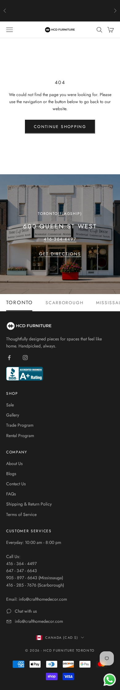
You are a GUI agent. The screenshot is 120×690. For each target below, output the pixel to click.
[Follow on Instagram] (25, 358)
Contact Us (16, 484)
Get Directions (60, 254)
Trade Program (20, 425)
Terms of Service (21, 514)
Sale (10, 405)
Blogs (11, 474)
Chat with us (26, 611)
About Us (14, 463)
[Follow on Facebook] (9, 358)
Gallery (12, 415)
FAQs (11, 494)
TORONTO (19, 302)
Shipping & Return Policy (29, 504)
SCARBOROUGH (65, 302)
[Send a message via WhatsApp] (109, 680)
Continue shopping (60, 127)
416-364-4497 (60, 239)
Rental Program (20, 435)
